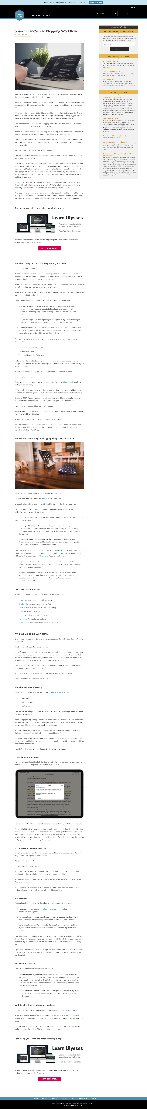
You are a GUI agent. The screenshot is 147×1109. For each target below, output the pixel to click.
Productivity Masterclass (112, 71)
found (42, 156)
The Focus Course (82, 1103)
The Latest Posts (118, 92)
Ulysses (31, 377)
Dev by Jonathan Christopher (85, 1107)
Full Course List (108, 79)
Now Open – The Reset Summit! (114, 136)
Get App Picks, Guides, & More (118, 31)
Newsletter (83, 1098)
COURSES (41, 15)
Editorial (67, 188)
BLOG (48, 15)
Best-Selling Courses (118, 56)
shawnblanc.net (49, 909)
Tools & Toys (93, 1103)
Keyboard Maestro (76, 166)
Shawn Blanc (24, 38)
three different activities (59, 692)
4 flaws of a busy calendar (112, 98)
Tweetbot (22, 623)
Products (54, 1098)
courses (63, 553)
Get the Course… (49, 248)
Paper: (21, 611)
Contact (65, 1098)
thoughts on (44, 556)
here (44, 499)
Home (36, 1098)
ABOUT (34, 15)
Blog (73, 1098)
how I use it (68, 382)
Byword (18, 185)
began (41, 102)
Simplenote (35, 193)
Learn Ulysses (66, 1010)
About (44, 1098)
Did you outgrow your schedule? (115, 142)
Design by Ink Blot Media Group (62, 1107)
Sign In (134, 7)
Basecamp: (23, 600)
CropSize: (22, 604)
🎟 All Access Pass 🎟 (110, 61)
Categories (103, 13)
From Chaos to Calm (110, 119)
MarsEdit (64, 156)
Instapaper (23, 619)
